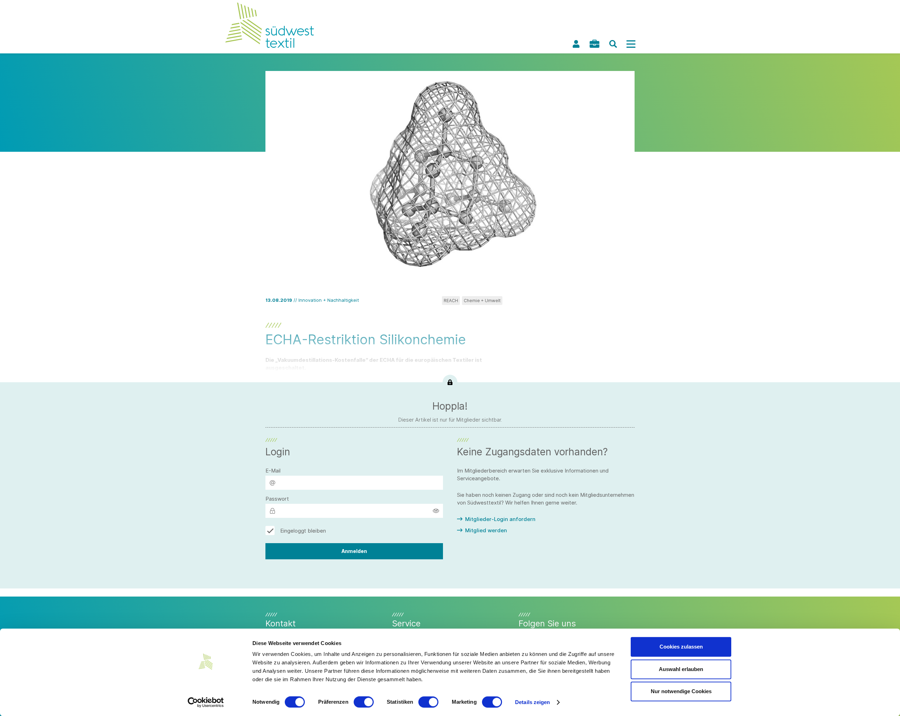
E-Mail (273, 470)
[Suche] (613, 44)
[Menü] (631, 44)
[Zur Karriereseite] (594, 44)
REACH (451, 300)
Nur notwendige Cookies (681, 691)
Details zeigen (532, 702)
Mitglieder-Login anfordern (500, 519)
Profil (576, 44)
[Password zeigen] (436, 511)
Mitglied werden (486, 530)
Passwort (277, 498)
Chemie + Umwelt (482, 300)
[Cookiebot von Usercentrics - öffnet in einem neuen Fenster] (206, 702)
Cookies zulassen (681, 647)
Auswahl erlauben (681, 669)
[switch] (364, 702)
